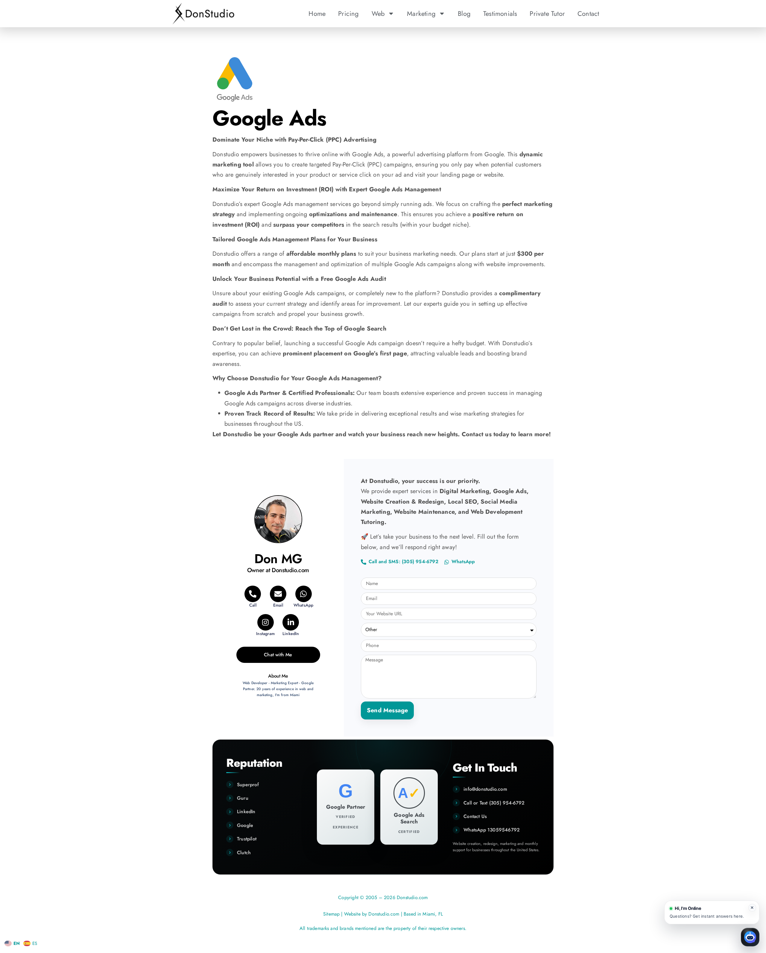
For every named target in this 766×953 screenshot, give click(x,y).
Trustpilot (246, 838)
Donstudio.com (383, 913)
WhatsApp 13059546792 (491, 829)
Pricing (348, 13)
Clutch (244, 852)
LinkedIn (246, 811)
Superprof (248, 784)
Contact (588, 13)
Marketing (421, 13)
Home (317, 13)
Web (378, 13)
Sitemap (331, 913)
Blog (464, 13)
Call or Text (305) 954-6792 (494, 802)
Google (245, 825)
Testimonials (500, 13)
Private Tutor (547, 13)
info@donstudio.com (485, 789)
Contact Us (475, 816)
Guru (242, 798)
